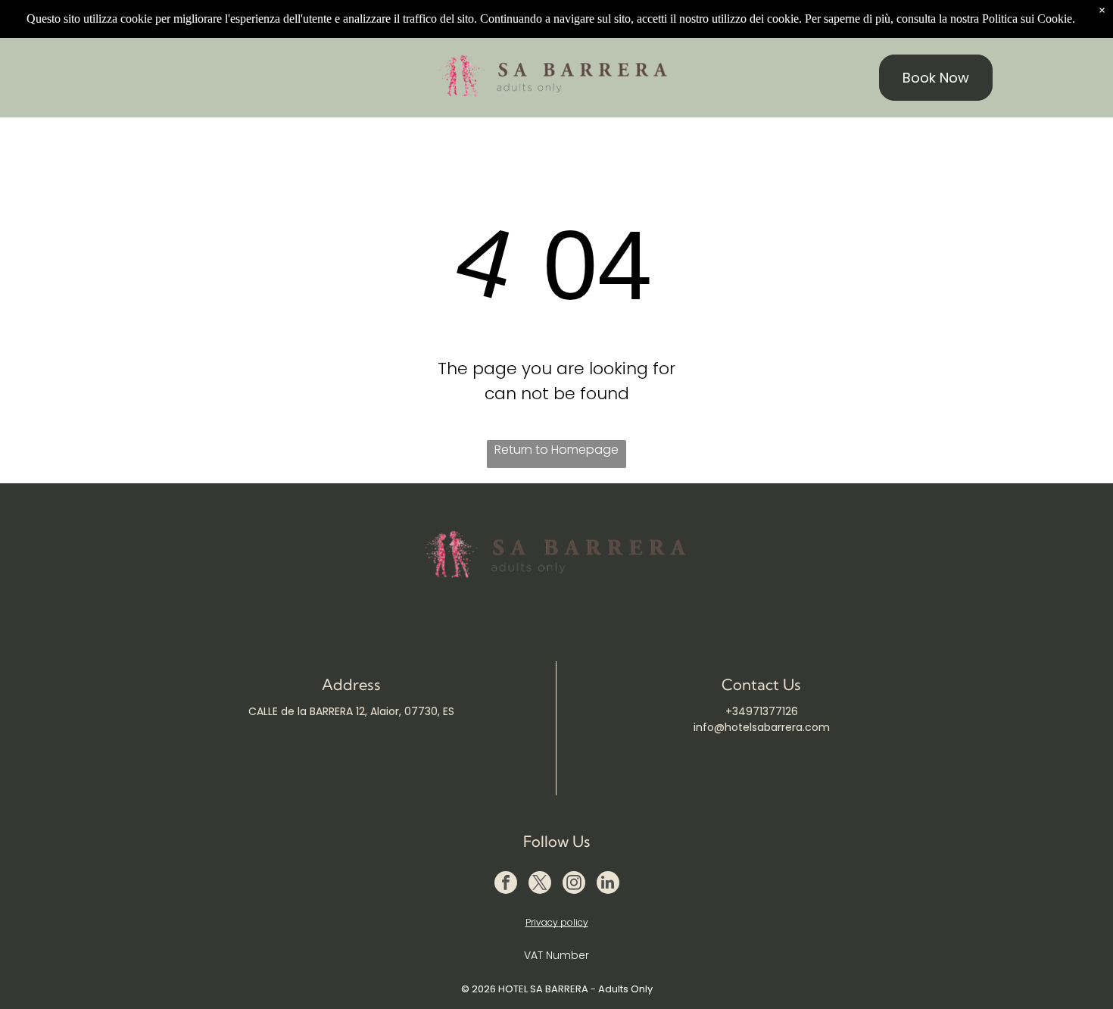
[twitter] (539, 884)
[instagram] (574, 884)
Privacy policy (556, 922)
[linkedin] (608, 884)
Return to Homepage (556, 449)
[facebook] (505, 884)
